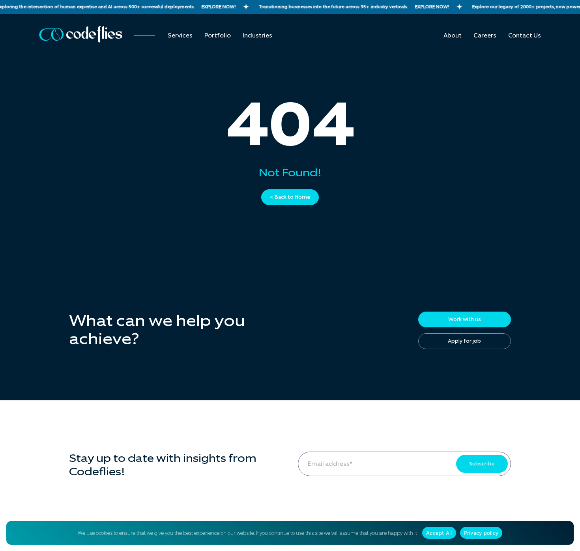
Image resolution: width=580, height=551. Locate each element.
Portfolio (217, 35)
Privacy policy (481, 533)
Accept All (439, 533)
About (452, 35)
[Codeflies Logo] (80, 34)
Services (180, 35)
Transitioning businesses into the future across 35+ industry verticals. (351, 7)
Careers (484, 35)
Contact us (524, 35)
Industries (257, 35)
